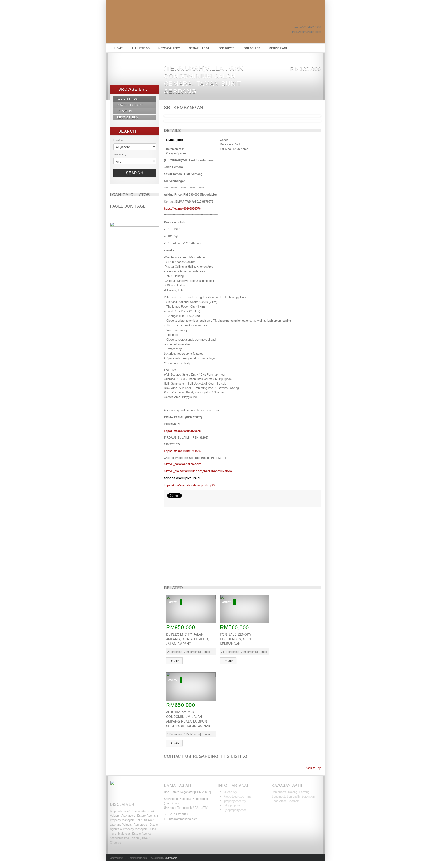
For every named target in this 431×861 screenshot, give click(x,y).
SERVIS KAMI (278, 48)
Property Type (130, 105)
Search (135, 173)
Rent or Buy (128, 117)
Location (124, 111)
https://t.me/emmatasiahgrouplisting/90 (189, 485)
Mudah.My (230, 792)
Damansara (279, 792)
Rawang (304, 792)
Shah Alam (279, 801)
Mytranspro (171, 857)
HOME (118, 48)
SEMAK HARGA (199, 48)
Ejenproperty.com (234, 810)
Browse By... (133, 89)
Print (169, 501)
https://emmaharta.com (182, 464)
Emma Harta (143, 23)
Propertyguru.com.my (237, 796)
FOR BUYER (227, 48)
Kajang (292, 792)
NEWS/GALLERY (169, 48)
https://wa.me (173, 208)
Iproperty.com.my (234, 801)
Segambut (278, 796)
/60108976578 (192, 208)
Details (174, 660)
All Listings (127, 98)
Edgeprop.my (232, 805)
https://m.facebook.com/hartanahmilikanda (198, 471)
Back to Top (312, 768)
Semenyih (293, 796)
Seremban (308, 796)
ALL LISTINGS (141, 48)
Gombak (293, 801)
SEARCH (126, 131)
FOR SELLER (252, 48)
